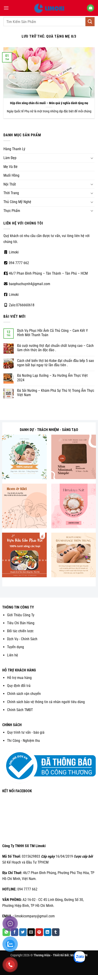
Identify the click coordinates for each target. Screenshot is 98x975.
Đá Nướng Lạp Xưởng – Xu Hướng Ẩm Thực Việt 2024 (52, 377)
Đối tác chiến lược (20, 631)
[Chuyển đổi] (92, 158)
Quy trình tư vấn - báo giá (25, 732)
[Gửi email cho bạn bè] (31, 932)
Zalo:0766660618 (21, 305)
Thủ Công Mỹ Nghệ (17, 202)
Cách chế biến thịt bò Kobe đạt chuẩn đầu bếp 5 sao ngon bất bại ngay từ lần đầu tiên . (55, 363)
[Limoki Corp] (49, 8)
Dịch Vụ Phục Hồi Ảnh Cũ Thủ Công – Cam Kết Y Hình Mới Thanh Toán (52, 332)
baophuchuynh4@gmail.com (29, 284)
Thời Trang (11, 193)
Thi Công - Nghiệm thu (23, 740)
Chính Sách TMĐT (20, 710)
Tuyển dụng (15, 647)
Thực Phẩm (11, 211)
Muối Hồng (11, 175)
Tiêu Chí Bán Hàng (20, 623)
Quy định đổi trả (19, 686)
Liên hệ (12, 655)
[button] (6, 7)
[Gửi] (90, 21)
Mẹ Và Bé (10, 167)
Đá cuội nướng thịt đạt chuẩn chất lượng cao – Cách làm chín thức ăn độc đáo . (55, 347)
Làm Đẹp (9, 158)
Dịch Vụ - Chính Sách (22, 639)
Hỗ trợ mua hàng (19, 678)
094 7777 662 (18, 263)
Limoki (13, 252)
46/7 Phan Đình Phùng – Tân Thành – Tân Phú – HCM (48, 273)
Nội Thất (9, 184)
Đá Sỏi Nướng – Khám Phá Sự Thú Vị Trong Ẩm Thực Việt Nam (55, 392)
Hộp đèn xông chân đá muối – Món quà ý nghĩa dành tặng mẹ (49, 103)
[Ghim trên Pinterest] (39, 932)
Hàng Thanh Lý (14, 149)
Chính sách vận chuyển (24, 693)
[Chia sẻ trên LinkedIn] (47, 932)
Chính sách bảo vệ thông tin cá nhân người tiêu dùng (46, 702)
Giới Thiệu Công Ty (20, 615)
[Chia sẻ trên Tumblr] (55, 932)
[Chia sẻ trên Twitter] (23, 932)
